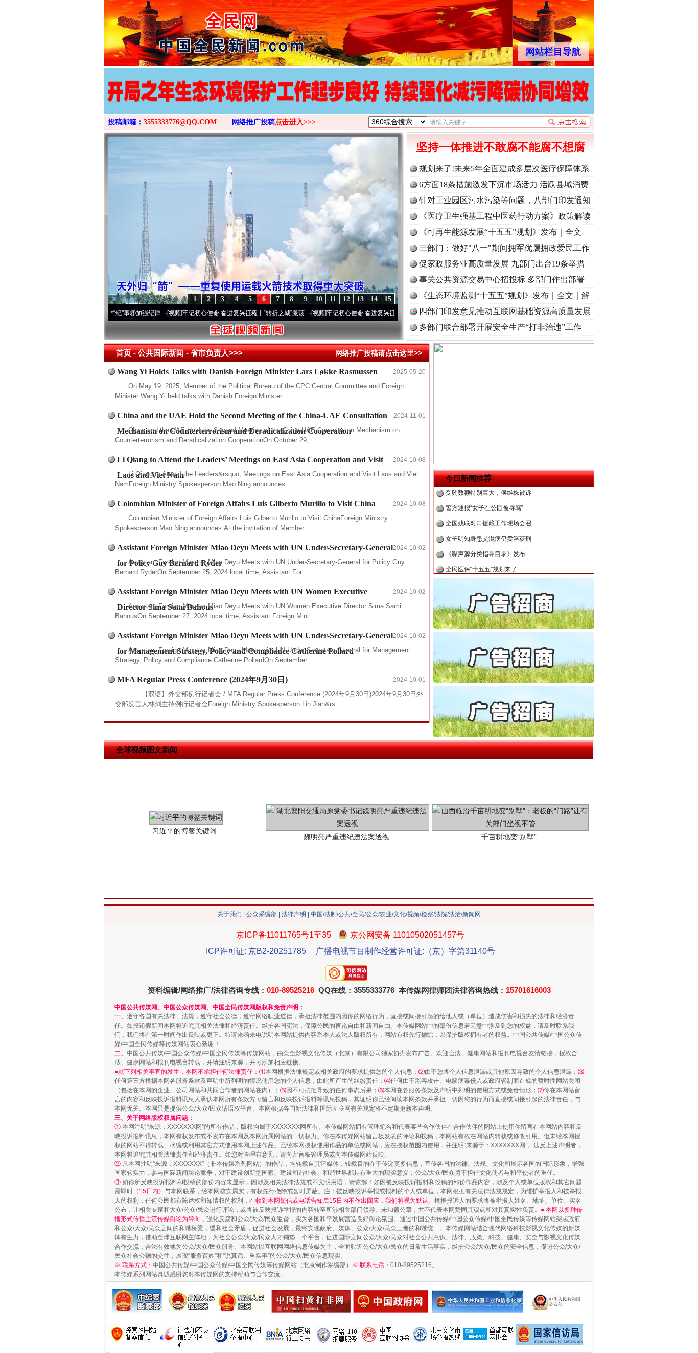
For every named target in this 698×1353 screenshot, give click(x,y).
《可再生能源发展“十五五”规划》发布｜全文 (500, 232)
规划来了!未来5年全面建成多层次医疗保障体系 (504, 168)
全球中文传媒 (188, 29)
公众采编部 (261, 914)
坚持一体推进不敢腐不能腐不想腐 (500, 147)
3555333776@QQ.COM (180, 122)
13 (360, 299)
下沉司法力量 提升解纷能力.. (485, 570)
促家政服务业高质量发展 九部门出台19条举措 (502, 263)
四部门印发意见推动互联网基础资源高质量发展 (505, 311)
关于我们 (229, 914)
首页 (123, 352)
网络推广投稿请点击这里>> (378, 353)
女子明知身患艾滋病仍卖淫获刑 (488, 509)
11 (333, 299)
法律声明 (294, 914)
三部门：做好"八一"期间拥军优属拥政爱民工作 (504, 247)
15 (387, 299)
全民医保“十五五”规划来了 (481, 540)
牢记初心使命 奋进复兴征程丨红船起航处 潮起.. (347, 313)
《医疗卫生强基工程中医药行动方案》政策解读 (505, 216)
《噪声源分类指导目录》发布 (485, 524)
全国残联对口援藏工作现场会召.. (490, 494)
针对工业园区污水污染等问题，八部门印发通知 (505, 200)
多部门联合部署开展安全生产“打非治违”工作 (500, 327)
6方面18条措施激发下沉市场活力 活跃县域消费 (504, 184)
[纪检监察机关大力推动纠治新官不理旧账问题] (349, 101)
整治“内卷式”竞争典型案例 (481, 555)
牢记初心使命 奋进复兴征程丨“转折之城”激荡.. (201, 313)
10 (318, 299)
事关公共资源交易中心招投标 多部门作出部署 (502, 279)
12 (346, 299)
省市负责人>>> (217, 352)
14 (374, 299)
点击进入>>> (295, 122)
